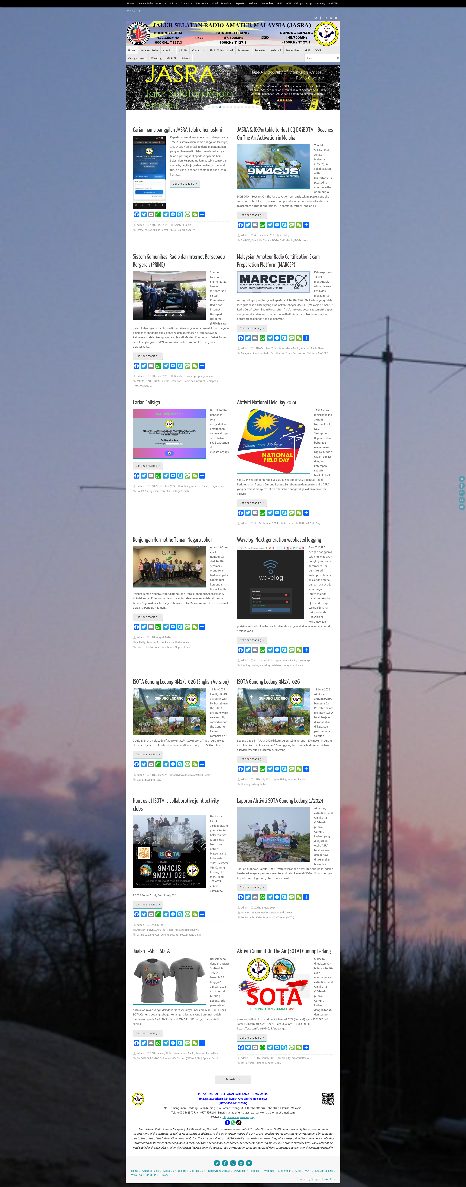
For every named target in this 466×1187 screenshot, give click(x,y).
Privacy (131, 10)
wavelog (265, 665)
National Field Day (309, 523)
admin (140, 225)
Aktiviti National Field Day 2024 (266, 402)
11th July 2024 (158, 774)
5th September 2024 (266, 523)
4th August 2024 (263, 660)
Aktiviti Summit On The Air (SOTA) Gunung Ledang (284, 951)
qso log (255, 665)
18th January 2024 (265, 1058)
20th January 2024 (160, 1053)
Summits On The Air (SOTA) (278, 917)
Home (130, 3)
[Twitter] (315, 18)
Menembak (267, 3)
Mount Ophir (193, 934)
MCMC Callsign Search (182, 230)
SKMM (148, 386)
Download (226, 3)
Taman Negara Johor (178, 647)
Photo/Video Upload (207, 3)
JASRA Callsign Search (156, 230)
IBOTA (298, 240)
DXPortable (286, 240)
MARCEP (333, 3)
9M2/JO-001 (144, 1058)
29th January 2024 (265, 907)
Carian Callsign (146, 402)
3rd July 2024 (158, 925)
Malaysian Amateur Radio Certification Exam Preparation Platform (279, 353)
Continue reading (183, 183)
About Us (161, 3)
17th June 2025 (159, 376)
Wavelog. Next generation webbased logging (279, 540)
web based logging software (287, 665)
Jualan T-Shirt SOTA (151, 951)
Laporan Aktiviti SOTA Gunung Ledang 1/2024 (280, 801)
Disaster (178, 376)
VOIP (288, 3)
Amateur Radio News (312, 348)
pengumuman (206, 376)
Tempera (316, 1179)
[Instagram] (330, 18)
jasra (139, 230)
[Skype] (325, 18)
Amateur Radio (145, 3)
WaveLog (320, 3)
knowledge (190, 376)
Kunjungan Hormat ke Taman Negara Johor (172, 540)
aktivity (187, 774)
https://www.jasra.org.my (239, 1117)
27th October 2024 (265, 348)
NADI (149, 381)
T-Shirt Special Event (206, 1058)
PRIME (156, 381)
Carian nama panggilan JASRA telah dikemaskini (177, 130)
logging (245, 665)
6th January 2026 (264, 235)
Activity (284, 235)
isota (158, 779)
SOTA (259, 917)
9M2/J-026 (143, 934)
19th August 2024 (160, 637)
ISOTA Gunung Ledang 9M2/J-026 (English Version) (181, 682)
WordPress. (330, 1179)
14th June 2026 (159, 225)
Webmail (253, 3)
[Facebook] (320, 18)
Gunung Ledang (146, 779)
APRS (279, 3)
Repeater (240, 3)
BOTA (275, 240)
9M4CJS (245, 240)
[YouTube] (336, 18)
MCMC (141, 381)
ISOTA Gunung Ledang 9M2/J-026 (268, 682)
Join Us (173, 3)
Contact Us (186, 3)
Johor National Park (154, 647)
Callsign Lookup (303, 3)
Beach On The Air (261, 240)
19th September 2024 (162, 486)
